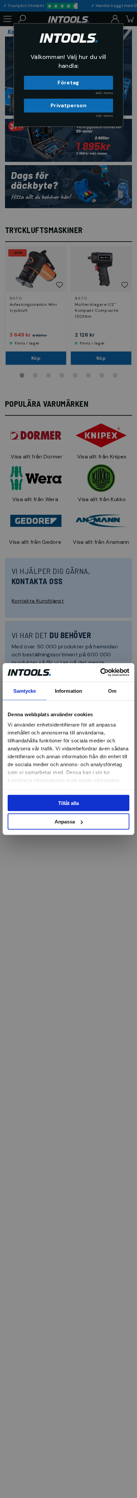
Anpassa (65, 821)
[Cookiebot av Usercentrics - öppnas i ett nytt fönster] (100, 672)
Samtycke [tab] (24, 690)
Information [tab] (68, 690)
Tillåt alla (68, 803)
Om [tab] (112, 690)
